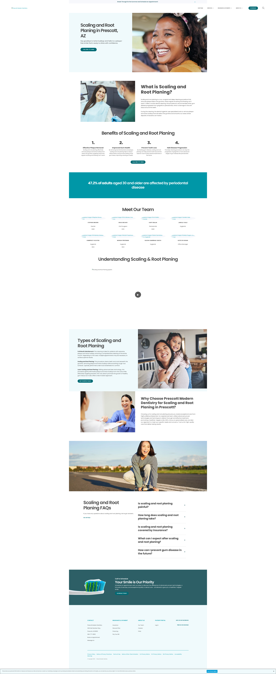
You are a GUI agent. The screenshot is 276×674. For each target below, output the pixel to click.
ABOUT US (238, 8)
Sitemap (89, 656)
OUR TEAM (200, 8)
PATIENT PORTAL (160, 620)
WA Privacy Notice (168, 654)
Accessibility (178, 654)
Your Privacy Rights (212, 671)
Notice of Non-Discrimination (130, 654)
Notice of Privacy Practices (104, 654)
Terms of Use (116, 654)
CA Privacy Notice (145, 654)
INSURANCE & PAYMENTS (224, 8)
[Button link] (263, 8)
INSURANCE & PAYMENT (120, 620)
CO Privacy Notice (156, 654)
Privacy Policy (91, 654)
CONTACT (90, 620)
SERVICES (209, 8)
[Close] (273, 671)
